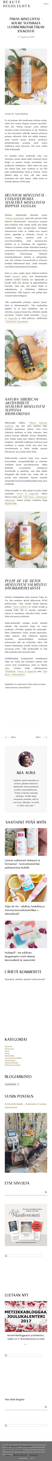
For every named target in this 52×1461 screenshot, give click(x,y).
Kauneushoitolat (11, 1062)
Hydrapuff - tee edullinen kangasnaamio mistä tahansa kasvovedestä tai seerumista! (20, 956)
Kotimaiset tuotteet (12, 1065)
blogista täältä (11, 503)
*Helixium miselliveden (14, 218)
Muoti (7, 1053)
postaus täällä (19, 276)
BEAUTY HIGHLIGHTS (17, 4)
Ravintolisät (9, 1055)
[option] (26, 1321)
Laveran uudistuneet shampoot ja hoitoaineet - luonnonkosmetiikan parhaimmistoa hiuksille (22, 864)
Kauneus (8, 1046)
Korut (7, 1051)
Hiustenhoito (10, 1060)
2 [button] (27, 1344)
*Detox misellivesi (20, 606)
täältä (7, 668)
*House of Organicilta (27, 493)
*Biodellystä (10, 671)
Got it (32, 1458)
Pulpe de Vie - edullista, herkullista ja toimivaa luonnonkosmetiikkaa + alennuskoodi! (25, 910)
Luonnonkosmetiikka (13, 1058)
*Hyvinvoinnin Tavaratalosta (16, 321)
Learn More (22, 1458)
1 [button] (25, 1344)
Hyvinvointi (9, 1048)
